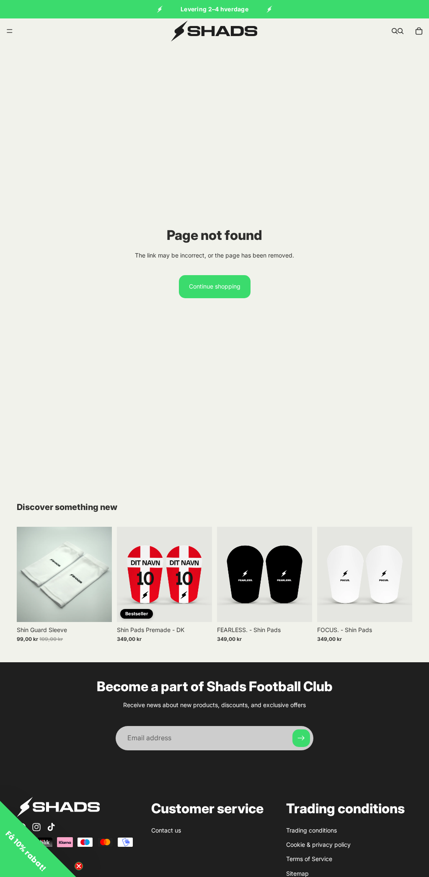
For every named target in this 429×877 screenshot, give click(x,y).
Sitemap (297, 873)
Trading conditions (311, 830)
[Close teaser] (79, 866)
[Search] (394, 31)
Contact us (166, 830)
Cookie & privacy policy (318, 844)
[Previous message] (160, 9)
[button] (38, 839)
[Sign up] (301, 738)
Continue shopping (214, 286)
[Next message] (269, 9)
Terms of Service (309, 859)
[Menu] (9, 31)
